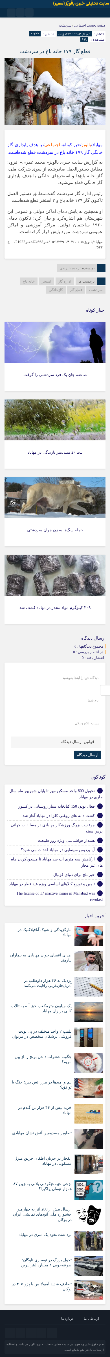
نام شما (93, 700)
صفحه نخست (95, 25)
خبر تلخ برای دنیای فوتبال (74, 875)
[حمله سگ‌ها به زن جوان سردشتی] (55, 511)
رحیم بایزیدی (69, 268)
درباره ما (67, 1319)
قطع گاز (76, 290)
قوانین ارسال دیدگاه (77, 742)
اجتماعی (80, 25)
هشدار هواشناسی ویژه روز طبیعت (66, 840)
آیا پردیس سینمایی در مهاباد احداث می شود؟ (58, 850)
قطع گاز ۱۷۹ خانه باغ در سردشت (55, 51)
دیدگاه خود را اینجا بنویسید (80, 677)
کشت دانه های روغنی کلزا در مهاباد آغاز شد (59, 816)
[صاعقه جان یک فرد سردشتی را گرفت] (55, 356)
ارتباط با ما (91, 1319)
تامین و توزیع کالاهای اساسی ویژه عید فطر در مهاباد (52, 884)
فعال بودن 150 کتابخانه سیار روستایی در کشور (56, 806)
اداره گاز (64, 281)
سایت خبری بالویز (39, 1344)
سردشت (65, 25)
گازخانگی (56, 290)
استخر (46, 281)
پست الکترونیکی (86, 723)
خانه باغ (29, 281)
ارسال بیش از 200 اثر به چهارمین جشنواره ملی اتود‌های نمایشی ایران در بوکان (42, 1214)
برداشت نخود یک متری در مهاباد (45, 1235)
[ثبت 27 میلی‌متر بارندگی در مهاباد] (55, 434)
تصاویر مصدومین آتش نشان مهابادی (42, 1133)
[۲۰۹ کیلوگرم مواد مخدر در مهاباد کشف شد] (55, 589)
